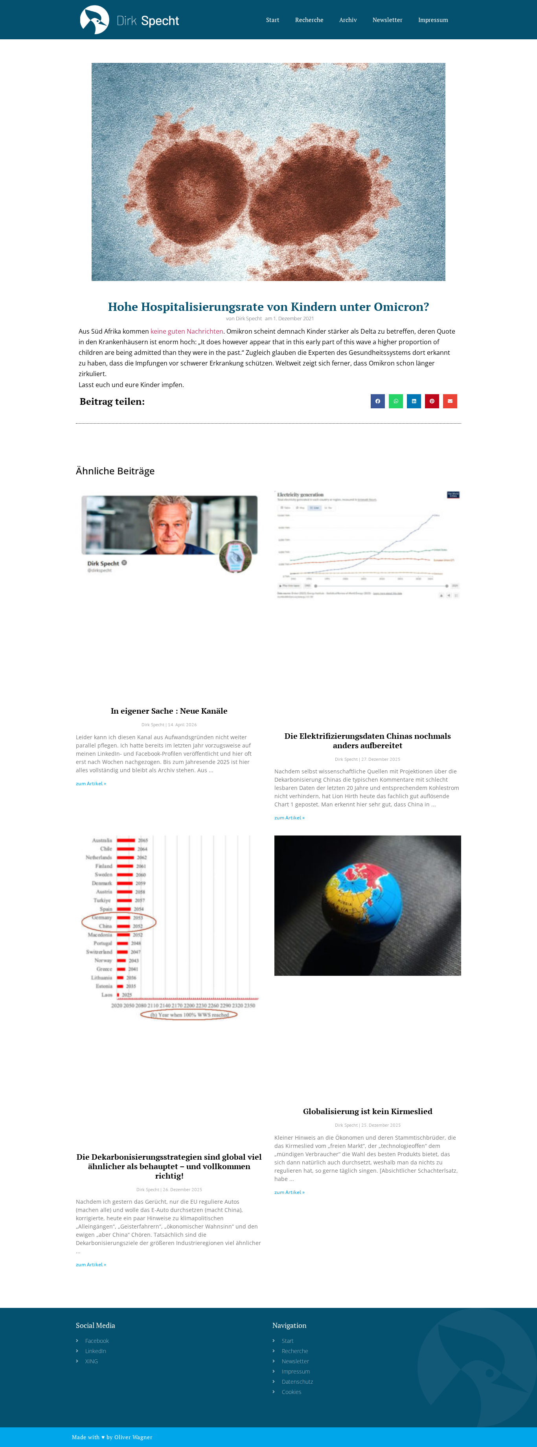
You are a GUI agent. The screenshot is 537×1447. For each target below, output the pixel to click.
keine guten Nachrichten (187, 331)
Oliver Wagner (133, 1437)
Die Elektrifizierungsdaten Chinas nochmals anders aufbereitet (368, 741)
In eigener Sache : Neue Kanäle (169, 710)
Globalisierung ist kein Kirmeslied (367, 1111)
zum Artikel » (91, 783)
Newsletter (388, 20)
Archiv (348, 20)
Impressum (433, 20)
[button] (378, 401)
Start (273, 20)
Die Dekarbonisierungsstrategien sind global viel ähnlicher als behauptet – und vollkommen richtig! (169, 1166)
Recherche (309, 20)
